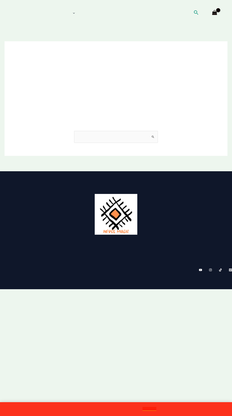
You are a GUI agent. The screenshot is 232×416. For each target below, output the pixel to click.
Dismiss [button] (153, 409)
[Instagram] (210, 304)
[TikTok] (220, 304)
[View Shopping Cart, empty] (214, 12)
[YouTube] (200, 304)
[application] (70, 13)
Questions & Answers (206, 262)
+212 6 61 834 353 (21, 243)
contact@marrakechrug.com (32, 249)
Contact (219, 249)
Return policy (214, 243)
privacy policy (212, 256)
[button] (200, 13)
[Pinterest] (230, 304)
